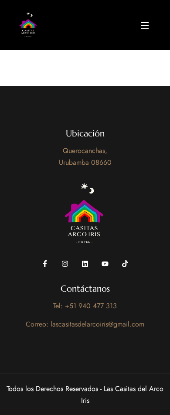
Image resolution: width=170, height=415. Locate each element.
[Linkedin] (85, 264)
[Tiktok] (125, 264)
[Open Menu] (145, 25)
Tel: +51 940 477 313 (85, 306)
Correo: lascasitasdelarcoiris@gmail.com (85, 324)
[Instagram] (65, 264)
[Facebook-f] (45, 264)
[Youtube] (105, 264)
